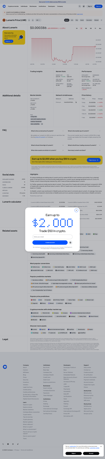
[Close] (101, 446)
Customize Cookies (94, 448)
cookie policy (73, 446)
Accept (91, 453)
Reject (74, 453)
